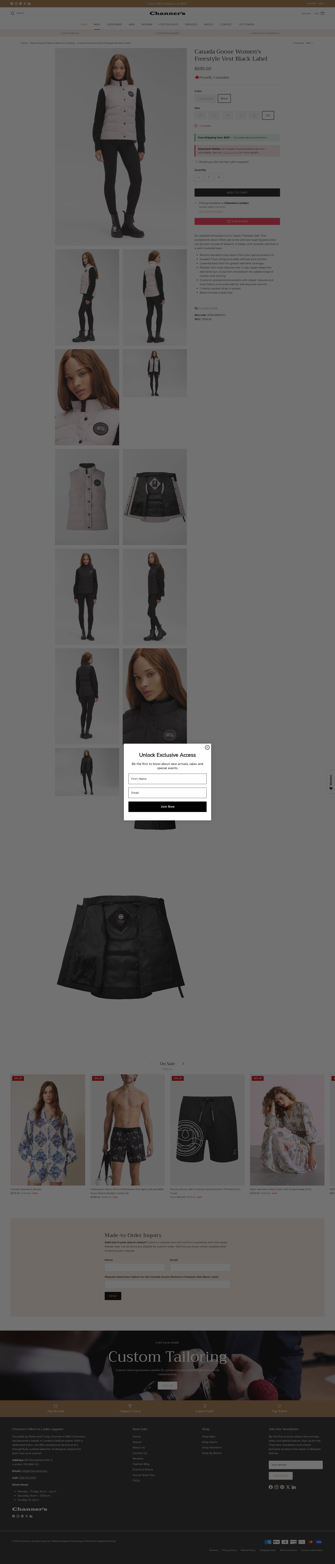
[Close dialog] (207, 747)
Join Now (167, 806)
